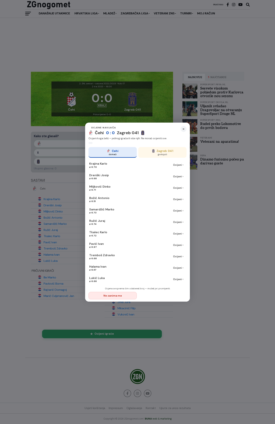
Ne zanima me (112, 295)
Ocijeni (178, 164)
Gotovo (163, 295)
